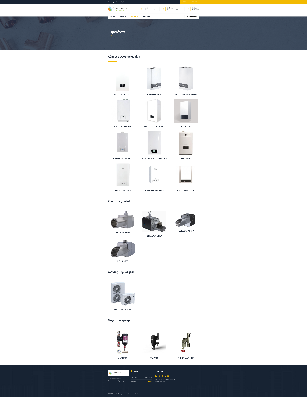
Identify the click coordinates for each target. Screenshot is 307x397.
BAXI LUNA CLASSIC (122, 158)
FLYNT (136, 394)
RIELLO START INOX (123, 94)
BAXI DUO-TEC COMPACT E (154, 158)
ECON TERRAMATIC (186, 190)
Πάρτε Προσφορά (191, 16)
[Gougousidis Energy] (118, 9)
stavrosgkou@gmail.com (151, 9)
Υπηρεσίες (123, 16)
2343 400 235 (195, 9)
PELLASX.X (122, 261)
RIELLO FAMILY (154, 94)
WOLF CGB (186, 126)
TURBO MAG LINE (186, 358)
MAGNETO (122, 358)
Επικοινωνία (147, 16)
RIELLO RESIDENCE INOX (185, 94)
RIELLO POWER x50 (122, 126)
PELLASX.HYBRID (186, 231)
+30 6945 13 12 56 (192, 2)
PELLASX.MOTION (154, 236)
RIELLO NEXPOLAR (122, 309)
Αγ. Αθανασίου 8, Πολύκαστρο (174, 9)
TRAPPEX (154, 358)
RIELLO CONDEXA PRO (154, 126)
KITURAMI (185, 158)
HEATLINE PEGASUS (154, 190)
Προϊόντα (134, 16)
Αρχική (112, 16)
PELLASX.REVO (123, 232)
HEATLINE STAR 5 (122, 190)
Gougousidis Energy (117, 394)
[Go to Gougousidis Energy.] (108, 36)
